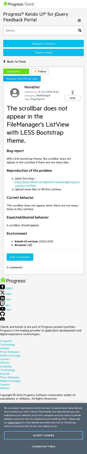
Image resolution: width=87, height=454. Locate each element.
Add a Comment (20, 257)
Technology (7, 344)
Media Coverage (10, 355)
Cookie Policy (14, 422)
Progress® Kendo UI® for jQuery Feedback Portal (35, 17)
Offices (4, 362)
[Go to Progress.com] (13, 282)
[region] (43, 428)
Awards (5, 348)
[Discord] (2, 320)
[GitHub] (2, 315)
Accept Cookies (43, 435)
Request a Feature (43, 43)
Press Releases (10, 352)
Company (6, 341)
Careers (5, 359)
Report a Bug (43, 52)
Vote (72, 98)
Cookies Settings (43, 446)
